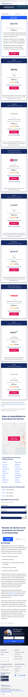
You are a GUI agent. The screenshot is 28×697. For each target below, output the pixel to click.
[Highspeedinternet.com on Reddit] (22, 676)
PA (5, 623)
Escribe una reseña (8, 539)
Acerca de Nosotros (18, 666)
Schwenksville (18, 462)
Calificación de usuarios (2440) (14, 85)
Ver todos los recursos (18, 658)
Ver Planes (12, 53)
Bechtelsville (18, 482)
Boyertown (17, 477)
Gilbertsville (17, 464)
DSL (3, 492)
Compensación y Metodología (6, 690)
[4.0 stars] (16, 82)
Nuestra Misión (17, 668)
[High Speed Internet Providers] (7, 3)
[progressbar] (14, 507)
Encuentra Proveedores (4, 652)
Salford (4, 477)
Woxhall (4, 471)
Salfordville (4, 482)
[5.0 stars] (18, 82)
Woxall (3, 475)
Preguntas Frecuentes (18, 656)
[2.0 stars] (12, 82)
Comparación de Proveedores (20, 652)
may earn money (5, 0)
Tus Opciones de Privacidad (7, 691)
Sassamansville (5, 468)
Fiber (3, 496)
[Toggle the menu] (26, 3)
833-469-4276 (16, 181)
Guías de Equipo (17, 654)
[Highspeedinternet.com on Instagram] (19, 676)
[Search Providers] (12, 657)
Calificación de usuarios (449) (14, 347)
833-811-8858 (16, 135)
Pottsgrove (17, 473)
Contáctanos (17, 670)
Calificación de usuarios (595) (14, 175)
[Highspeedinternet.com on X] (17, 676)
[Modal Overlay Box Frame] (14, 636)
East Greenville (18, 468)
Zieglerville (4, 466)
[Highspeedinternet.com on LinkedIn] (24, 676)
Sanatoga (17, 471)
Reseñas (2, 654)
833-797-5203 (16, 226)
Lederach (17, 479)
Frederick (4, 462)
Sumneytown (5, 473)
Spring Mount (5, 479)
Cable (3, 489)
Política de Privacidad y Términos (17, 690)
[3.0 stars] (14, 82)
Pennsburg (17, 466)
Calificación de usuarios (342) (14, 266)
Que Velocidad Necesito (5, 669)
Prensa (16, 673)
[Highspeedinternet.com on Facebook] (15, 676)
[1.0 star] (10, 82)
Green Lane (5, 464)
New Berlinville (18, 475)
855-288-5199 (16, 395)
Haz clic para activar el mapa (14, 438)
